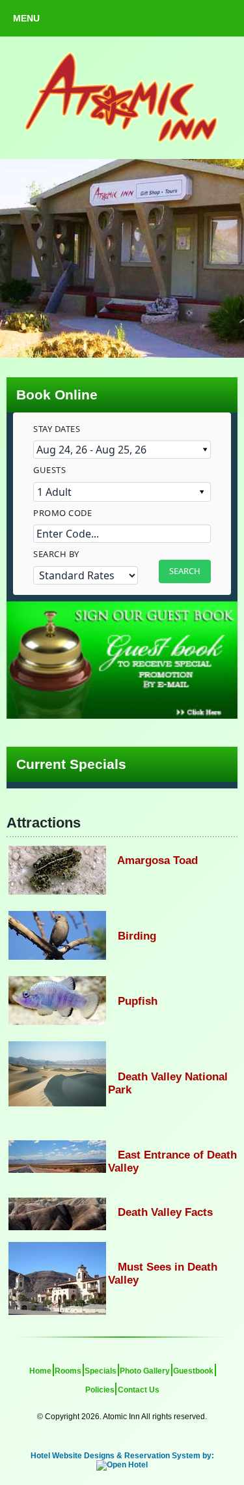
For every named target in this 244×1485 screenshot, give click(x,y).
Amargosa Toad (153, 860)
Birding (132, 936)
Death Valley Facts (160, 1212)
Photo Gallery (145, 1371)
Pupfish (132, 1001)
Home (40, 1371)
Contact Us (138, 1389)
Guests (49, 470)
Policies (100, 1389)
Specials (100, 1371)
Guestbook (193, 1371)
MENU (26, 18)
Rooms (68, 1371)
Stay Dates (56, 429)
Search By (56, 554)
